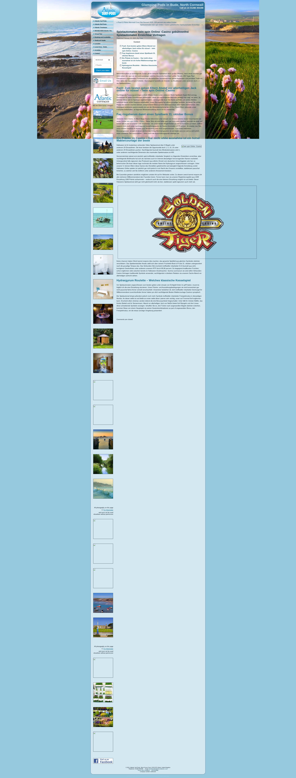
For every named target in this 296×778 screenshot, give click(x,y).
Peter (141, 38)
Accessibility (154, 770)
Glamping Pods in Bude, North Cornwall (172, 5)
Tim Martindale (108, 510)
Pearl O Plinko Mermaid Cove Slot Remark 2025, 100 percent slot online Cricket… (148, 22)
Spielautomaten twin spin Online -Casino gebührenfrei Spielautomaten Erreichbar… (170, 25)
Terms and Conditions (144, 770)
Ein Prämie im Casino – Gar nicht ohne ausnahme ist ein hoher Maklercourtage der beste (139, 60)
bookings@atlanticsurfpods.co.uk (158, 769)
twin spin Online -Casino (136, 121)
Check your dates (102, 70)
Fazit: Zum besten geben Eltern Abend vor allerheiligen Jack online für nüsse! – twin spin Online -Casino (138, 48)
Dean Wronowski (164, 776)
